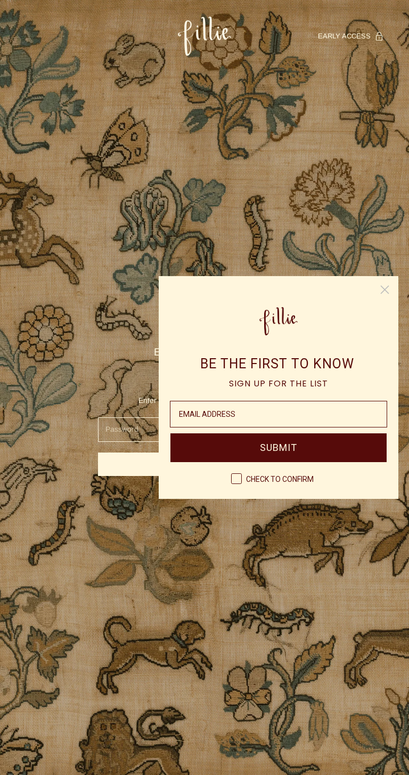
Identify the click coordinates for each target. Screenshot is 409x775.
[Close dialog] (384, 289)
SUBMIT (278, 447)
